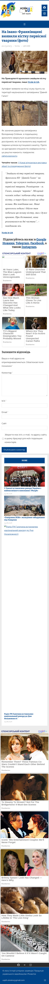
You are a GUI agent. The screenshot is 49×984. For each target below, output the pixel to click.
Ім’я (4, 401)
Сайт (4, 423)
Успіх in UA (33, 82)
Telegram (22, 243)
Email (5, 412)
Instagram (29, 247)
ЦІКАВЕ (26, 46)
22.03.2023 (7, 46)
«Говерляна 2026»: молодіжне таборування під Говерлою (24, 518)
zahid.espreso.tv (9, 156)
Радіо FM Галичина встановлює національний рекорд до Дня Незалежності (18, 716)
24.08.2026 (8, 494)
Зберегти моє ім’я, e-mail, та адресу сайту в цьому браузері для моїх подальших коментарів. (26, 438)
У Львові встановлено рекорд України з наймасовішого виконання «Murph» (22, 489)
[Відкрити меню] (24, 24)
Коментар (7, 372)
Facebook (37, 243)
